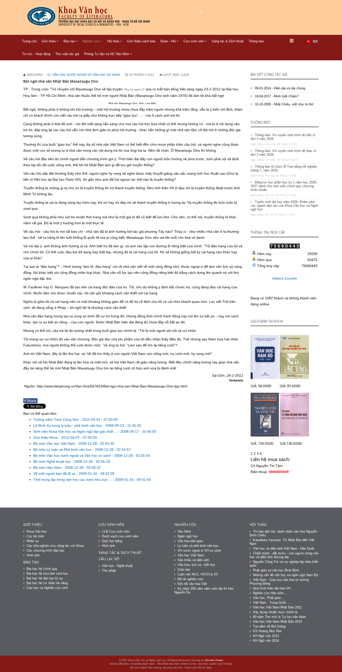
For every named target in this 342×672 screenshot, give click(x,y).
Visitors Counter (284, 278)
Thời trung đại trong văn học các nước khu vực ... (73, 480)
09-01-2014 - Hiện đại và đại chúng (279, 88)
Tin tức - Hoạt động (36, 54)
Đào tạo (69, 41)
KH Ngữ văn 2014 (266, 640)
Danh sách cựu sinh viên (120, 536)
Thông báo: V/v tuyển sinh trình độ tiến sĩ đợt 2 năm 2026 (283, 137)
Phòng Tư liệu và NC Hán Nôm (106, 54)
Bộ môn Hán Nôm (48, 468)
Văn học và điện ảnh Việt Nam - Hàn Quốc (284, 548)
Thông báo (256, 41)
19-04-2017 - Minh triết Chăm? (276, 96)
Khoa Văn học (37, 531)
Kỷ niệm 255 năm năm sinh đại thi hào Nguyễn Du (203, 590)
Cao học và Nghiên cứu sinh (47, 588)
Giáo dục (184, 569)
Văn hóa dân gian (190, 541)
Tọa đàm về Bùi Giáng (269, 626)
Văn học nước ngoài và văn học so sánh (86, 75)
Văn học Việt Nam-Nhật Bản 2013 (277, 621)
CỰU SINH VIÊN (111, 524)
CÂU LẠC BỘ (109, 558)
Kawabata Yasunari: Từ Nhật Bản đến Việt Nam (282, 542)
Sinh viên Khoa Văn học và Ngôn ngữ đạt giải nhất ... (75, 431)
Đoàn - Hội (168, 41)
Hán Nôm (184, 531)
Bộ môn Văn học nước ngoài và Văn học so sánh (72, 456)
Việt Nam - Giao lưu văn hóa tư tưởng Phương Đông (279, 581)
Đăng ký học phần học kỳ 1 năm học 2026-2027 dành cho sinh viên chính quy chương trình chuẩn (284, 186)
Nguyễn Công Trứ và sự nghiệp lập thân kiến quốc (284, 563)
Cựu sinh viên (194, 41)
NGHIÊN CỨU (185, 524)
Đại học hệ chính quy (42, 569)
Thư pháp (109, 570)
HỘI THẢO (258, 524)
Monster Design (214, 660)
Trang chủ (29, 41)
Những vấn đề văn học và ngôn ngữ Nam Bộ (285, 575)
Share (30, 401)
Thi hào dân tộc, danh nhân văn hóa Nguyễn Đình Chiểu (283, 533)
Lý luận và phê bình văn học (198, 546)
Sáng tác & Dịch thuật (228, 41)
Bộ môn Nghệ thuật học (52, 462)
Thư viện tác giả (67, 54)
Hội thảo (113, 41)
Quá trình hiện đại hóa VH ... (273, 588)
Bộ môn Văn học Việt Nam (54, 443)
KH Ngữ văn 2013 (266, 636)
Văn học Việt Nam (191, 555)
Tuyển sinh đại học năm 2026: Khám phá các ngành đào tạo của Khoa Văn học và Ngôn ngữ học (284, 205)
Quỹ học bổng (112, 541)
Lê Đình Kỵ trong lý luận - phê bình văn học (68, 425)
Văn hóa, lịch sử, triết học (196, 565)
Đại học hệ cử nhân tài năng (47, 583)
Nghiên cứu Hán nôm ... (270, 593)
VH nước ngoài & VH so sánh (199, 550)
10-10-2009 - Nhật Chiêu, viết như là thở (283, 104)
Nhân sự (33, 541)
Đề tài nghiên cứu (190, 579)
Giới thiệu (49, 41)
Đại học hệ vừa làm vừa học (47, 573)
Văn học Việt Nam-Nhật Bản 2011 (277, 607)
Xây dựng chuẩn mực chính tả (275, 612)
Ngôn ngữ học (188, 536)
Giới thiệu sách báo (141, 41)
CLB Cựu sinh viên (115, 531)
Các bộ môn (35, 536)
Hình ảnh (33, 555)
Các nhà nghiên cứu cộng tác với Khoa (55, 546)
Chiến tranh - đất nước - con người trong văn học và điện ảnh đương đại (284, 555)
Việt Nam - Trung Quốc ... (271, 602)
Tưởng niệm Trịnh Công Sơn (56, 419)
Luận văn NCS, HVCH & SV (198, 574)
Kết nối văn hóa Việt (192, 584)
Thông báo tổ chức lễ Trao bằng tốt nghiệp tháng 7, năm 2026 (284, 168)
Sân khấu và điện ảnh (193, 560)
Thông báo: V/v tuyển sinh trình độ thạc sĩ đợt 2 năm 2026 (283, 152)
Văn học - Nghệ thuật (117, 566)
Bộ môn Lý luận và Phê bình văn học (63, 449)
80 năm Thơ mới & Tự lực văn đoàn (279, 617)
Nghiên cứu (91, 41)
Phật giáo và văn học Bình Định (276, 570)
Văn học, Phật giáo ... (269, 598)
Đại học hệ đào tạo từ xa (45, 578)
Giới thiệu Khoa (46, 437)
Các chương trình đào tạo (45, 550)
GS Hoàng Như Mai (267, 631)
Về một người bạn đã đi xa (54, 474)
